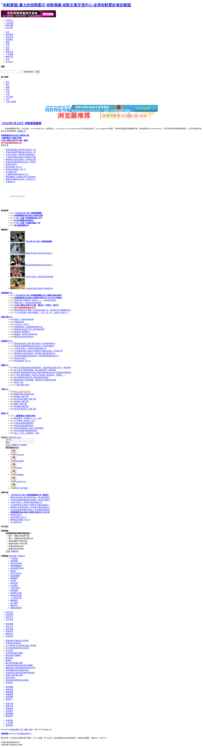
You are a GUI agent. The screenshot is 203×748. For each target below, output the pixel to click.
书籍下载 (9, 704)
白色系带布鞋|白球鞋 (14, 653)
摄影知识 (9, 634)
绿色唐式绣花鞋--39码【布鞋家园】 (29, 428)
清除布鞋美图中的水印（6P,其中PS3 (20, 179)
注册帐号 (15, 445)
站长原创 (9, 636)
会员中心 (9, 20)
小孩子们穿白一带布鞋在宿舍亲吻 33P (30, 348)
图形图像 (9, 713)
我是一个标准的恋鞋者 (24, 319)
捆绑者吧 (14, 600)
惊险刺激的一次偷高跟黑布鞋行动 (29, 327)
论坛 (7, 47)
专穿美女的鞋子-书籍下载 (25, 409)
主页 (7, 32)
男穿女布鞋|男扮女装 (14, 675)
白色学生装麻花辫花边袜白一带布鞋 (21, 162)
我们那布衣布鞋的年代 (24, 337)
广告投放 (14, 558)
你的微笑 (20, 475)
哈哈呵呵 (20, 461)
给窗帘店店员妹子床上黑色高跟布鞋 (30, 329)
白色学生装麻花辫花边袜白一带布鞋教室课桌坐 (30, 510)
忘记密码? (23, 445)
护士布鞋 (9, 650)
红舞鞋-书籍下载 (21, 402)
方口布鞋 (9, 97)
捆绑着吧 (14, 578)
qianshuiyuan (21, 482)
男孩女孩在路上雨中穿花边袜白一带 (21, 150)
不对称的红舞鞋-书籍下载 (25, 399)
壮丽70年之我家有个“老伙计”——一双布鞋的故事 (35, 300)
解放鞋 (8, 660)
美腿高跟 (9, 694)
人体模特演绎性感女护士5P (17, 174)
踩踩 (11, 437)
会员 (19, 437)
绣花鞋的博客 (16, 595)
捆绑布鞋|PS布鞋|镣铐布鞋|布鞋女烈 (20, 668)
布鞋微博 (14, 591)
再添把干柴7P (11, 164)
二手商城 (9, 54)
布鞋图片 (9, 39)
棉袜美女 (14, 605)
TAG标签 (9, 23)
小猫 (7, 94)
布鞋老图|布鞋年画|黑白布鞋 (17, 670)
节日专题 (9, 620)
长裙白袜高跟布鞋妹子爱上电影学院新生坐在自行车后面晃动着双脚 (43, 373)
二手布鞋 (9, 723)
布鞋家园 (14, 561)
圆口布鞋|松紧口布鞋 (14, 663)
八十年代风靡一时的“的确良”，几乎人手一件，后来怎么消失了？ (42, 313)
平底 (7, 92)
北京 (7, 99)
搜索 (37, 72)
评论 (15, 437)
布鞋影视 (9, 689)
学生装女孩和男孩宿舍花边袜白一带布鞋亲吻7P (34, 346)
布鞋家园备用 (16, 566)
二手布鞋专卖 (16, 598)
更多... (11, 293)
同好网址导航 (16, 593)
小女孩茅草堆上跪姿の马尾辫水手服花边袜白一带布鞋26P (39, 351)
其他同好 (9, 683)
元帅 (7, 89)
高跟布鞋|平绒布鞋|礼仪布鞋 (17, 641)
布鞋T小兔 (19, 382)
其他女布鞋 (10, 678)
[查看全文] (21, 131)
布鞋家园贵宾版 (16, 568)
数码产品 (9, 57)
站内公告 (9, 612)
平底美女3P (10, 182)
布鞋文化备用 (16, 563)
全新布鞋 (9, 720)
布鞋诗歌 (9, 629)
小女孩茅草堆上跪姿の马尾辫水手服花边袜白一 (30, 505)
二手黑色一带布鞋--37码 (25, 421)
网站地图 (9, 25)
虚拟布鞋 (9, 725)
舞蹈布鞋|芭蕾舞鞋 (13, 655)
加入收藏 (11, 102)
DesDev (46, 729)
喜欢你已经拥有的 (22, 332)
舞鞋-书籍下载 (21, 404)
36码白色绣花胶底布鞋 (24, 426)
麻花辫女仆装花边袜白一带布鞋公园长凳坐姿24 (30, 507)
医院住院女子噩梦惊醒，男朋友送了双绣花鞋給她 (35, 380)
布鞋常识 (9, 617)
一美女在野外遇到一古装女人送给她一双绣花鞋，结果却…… (40, 375)
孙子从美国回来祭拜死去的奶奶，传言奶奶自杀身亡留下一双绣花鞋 (43, 368)
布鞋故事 (9, 624)
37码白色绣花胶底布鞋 (24, 423)
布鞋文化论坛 (16, 573)
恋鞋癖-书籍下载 (21, 407)
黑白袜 (19, 468)
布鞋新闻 (9, 35)
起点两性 (14, 586)
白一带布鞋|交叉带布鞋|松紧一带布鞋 (21, 646)
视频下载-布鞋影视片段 (24, 394)
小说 (7, 59)
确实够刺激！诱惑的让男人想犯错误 (21, 177)
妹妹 (7, 87)
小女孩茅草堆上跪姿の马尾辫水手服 (21, 157)
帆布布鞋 (9, 658)
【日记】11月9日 (22, 324)
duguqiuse (20, 454)
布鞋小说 (9, 626)
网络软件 (9, 716)
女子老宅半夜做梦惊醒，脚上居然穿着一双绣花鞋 (35, 370)
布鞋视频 (9, 687)
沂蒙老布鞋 (19, 322)
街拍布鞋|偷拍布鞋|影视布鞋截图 (19, 665)
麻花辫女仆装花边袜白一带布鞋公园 (21, 159)
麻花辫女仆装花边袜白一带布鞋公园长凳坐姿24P (35, 353)
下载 (7, 44)
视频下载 (9, 706)
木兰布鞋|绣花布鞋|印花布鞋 (17, 648)
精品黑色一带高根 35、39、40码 (28, 418)
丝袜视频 (9, 692)
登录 (8, 445)
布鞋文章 (9, 37)
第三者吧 (14, 603)
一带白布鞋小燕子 (22, 385)
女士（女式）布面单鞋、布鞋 (27, 433)
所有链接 (12, 556)
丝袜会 (13, 571)
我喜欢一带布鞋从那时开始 (26, 334)
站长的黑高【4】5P (14, 167)
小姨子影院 (15, 588)
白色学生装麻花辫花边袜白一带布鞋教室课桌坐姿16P (37, 356)
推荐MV (9, 699)
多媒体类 (9, 709)
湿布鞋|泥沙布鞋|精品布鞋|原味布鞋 (20, 673)
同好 (7, 84)
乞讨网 (13, 581)
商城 (7, 49)
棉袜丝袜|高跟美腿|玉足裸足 (17, 680)
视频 (7, 42)
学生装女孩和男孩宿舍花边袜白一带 (21, 152)
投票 (8, 551)
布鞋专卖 (9, 52)
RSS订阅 (9, 28)
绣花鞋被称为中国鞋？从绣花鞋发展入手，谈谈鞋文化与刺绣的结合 (43, 310)
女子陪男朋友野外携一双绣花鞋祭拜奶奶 (32, 377)
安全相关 (9, 711)
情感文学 (9, 631)
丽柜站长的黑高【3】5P (15, 169)
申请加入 (21, 556)
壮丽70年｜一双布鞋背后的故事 (28, 303)
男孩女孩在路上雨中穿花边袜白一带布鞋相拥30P (35, 343)
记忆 (7, 82)
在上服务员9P (11, 172)
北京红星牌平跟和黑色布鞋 (26, 431)
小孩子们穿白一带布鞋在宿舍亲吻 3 (20, 155)
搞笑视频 (9, 697)
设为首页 (9, 62)
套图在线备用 (16, 608)
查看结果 (15, 551)
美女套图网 (15, 576)
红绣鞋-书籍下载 (21, 397)
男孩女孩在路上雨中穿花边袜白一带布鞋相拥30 (30, 497)
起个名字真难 (22, 488)
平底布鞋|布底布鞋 (13, 643)
